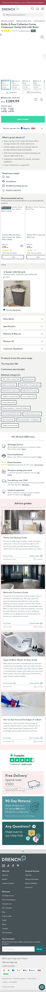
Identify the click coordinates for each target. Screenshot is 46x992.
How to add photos (13, 310)
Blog (3, 912)
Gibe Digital (11, 987)
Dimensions (15, 92)
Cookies (5, 982)
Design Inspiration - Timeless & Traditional (15, 408)
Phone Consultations (9, 900)
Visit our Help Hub (9, 962)
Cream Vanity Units (8, 402)
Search (3, 15)
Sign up (39, 949)
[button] (17, 293)
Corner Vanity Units (28, 397)
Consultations (11, 181)
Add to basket (30, 119)
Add (17, 257)
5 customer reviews (24, 31)
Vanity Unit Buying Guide (15, 537)
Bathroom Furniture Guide (15, 592)
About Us (5, 875)
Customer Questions (12, 348)
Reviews (7, 341)
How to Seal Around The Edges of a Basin (22, 719)
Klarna (4, 925)
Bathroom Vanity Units (23, 21)
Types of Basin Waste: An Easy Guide (20, 659)
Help (7, 177)
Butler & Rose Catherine (10, 391)
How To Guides (36, 738)
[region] (23, 236)
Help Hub (28, 875)
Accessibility (13, 982)
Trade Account (6, 904)
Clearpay (5, 929)
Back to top (23, 851)
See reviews (39, 465)
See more (27, 494)
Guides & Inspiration (13, 190)
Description (8, 318)
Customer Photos (37, 92)
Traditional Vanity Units (9, 425)
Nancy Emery (8, 556)
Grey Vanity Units (8, 420)
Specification (9, 326)
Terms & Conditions (19, 979)
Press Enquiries (7, 933)
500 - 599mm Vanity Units (11, 379)
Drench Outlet (6, 916)
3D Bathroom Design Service (16, 185)
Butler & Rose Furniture (29, 391)
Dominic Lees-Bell (9, 683)
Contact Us (29, 888)
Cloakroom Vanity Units (10, 397)
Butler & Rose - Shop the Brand (30, 385)
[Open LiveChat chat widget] (42, 987)
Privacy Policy (31, 979)
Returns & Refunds (31, 883)
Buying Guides (36, 556)
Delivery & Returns (12, 333)
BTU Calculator (7, 908)
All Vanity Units (29, 379)
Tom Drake (7, 623)
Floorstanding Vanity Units (11, 414)
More (24, 449)
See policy (26, 484)
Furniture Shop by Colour (32, 414)
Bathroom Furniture (7, 21)
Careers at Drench (8, 883)
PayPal (4, 920)
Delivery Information (32, 879)
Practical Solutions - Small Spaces (29, 420)
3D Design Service (8, 896)
